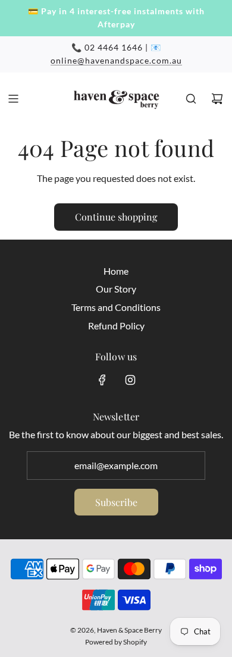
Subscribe (116, 502)
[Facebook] (102, 380)
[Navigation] (13, 99)
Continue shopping (116, 216)
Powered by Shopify (116, 641)
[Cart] (217, 99)
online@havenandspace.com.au (116, 60)
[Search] (191, 99)
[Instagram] (130, 380)
